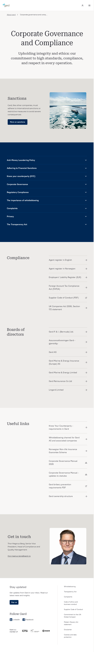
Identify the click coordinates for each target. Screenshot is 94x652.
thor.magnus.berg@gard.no (19, 556)
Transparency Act (70, 592)
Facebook (29, 620)
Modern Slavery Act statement (71, 623)
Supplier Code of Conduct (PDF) (64, 297)
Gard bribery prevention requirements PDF (60, 486)
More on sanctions (17, 122)
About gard (11, 15)
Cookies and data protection (70, 636)
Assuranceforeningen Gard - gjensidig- (62, 342)
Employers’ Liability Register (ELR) (65, 277)
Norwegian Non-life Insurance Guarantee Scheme (63, 451)
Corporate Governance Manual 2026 (63, 462)
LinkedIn (16, 620)
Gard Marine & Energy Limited (63, 372)
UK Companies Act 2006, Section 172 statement (64, 308)
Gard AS (53, 352)
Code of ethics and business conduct (71, 603)
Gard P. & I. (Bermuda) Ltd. (61, 332)
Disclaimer (68, 630)
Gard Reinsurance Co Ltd (60, 381)
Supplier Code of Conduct (73, 609)
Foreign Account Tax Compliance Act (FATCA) (64, 287)
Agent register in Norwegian (62, 268)
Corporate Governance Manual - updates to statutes (64, 474)
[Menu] (89, 5)
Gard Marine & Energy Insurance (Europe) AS (64, 362)
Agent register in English (60, 260)
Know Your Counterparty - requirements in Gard (61, 427)
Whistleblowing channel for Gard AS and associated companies (64, 439)
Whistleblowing (70, 587)
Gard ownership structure (61, 496)
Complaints (68, 597)
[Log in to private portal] (82, 5)
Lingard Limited (56, 390)
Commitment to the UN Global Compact (72, 616)
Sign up (14, 602)
